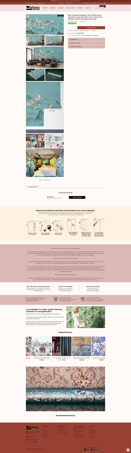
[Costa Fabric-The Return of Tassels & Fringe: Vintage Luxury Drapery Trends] (55, 346)
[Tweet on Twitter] (43, 180)
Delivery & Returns (84, 30)
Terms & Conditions (93, 432)
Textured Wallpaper (62, 428)
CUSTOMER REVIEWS (32, 187)
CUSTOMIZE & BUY (91, 27)
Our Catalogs (45, 432)
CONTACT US (88, 7)
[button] (104, 8)
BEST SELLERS (79, 7)
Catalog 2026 (40, 3)
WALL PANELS (61, 7)
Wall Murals (53, 7)
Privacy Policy (92, 430)
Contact (91, 435)
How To (43, 428)
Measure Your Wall (46, 430)
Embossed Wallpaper (63, 433)
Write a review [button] (77, 197)
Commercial (45, 435)
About (90, 428)
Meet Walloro (61, 432)
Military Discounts (77, 433)
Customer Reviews (77, 434)
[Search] (96, 8)
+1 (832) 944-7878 (34, 436)
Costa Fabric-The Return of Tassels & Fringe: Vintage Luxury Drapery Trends (55, 358)
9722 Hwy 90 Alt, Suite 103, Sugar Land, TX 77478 (32, 433)
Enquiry (94, 30)
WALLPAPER (45, 7)
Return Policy (92, 437)
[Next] (105, 349)
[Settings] (98, 8)
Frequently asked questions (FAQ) (79, 429)
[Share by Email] (50, 180)
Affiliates (91, 433)
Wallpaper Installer (46, 437)
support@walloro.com (34, 439)
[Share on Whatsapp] (48, 180)
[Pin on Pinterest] (45, 180)
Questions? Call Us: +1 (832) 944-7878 (65, 3)
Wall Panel (60, 430)
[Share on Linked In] (46, 180)
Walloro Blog (45, 433)
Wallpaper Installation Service (90, 3)
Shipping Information (78, 431)
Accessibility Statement (78, 436)
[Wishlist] (101, 8)
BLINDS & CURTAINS (70, 7)
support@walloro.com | (31, 3)
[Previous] (25, 349)
